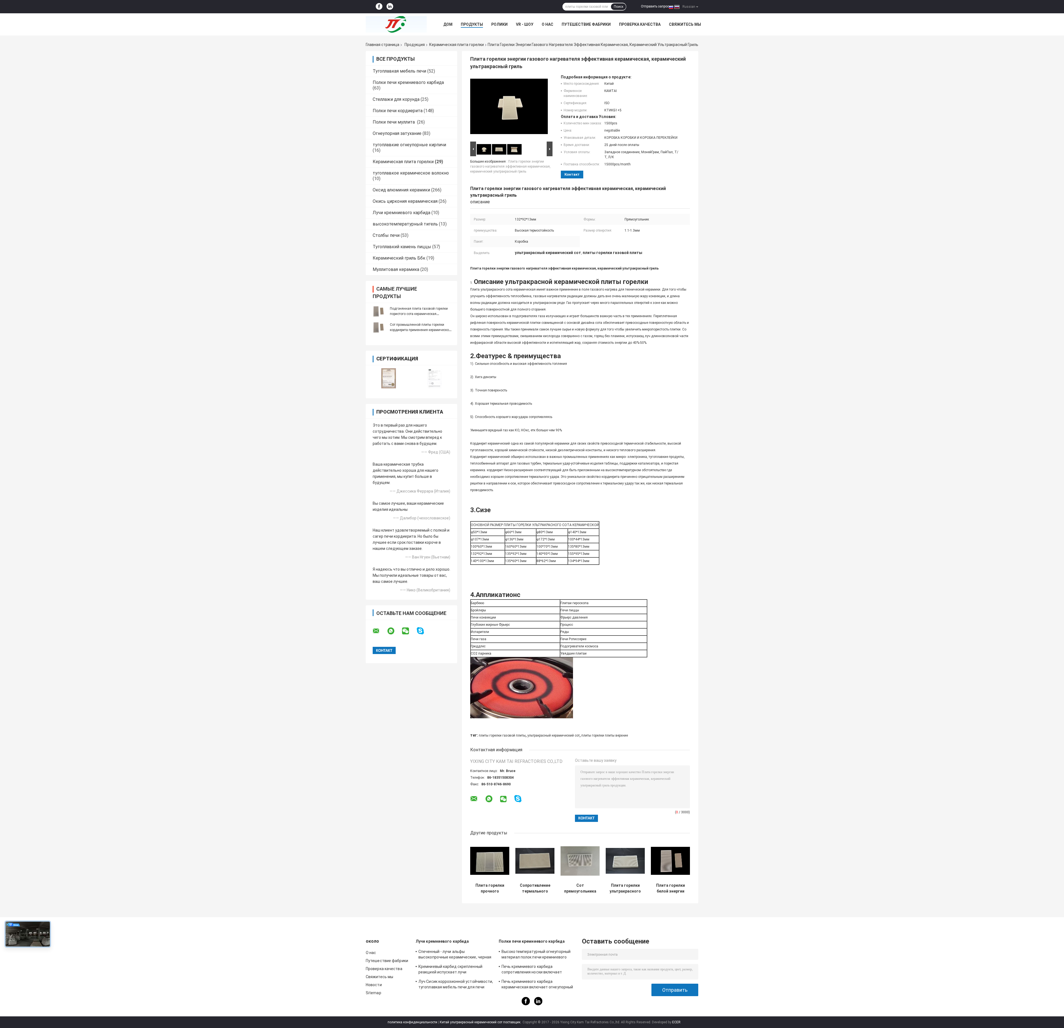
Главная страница (382, 44)
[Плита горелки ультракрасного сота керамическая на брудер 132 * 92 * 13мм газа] (625, 860)
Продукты (472, 24)
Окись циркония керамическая (405, 201)
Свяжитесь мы (685, 24)
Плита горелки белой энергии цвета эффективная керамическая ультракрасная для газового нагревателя (670, 888)
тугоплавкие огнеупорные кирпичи (409, 144)
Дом (447, 24)
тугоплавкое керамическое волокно (411, 173)
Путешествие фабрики (586, 24)
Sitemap (373, 993)
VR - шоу (524, 24)
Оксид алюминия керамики (401, 190)
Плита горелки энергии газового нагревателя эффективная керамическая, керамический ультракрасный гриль (510, 166)
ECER (676, 1022)
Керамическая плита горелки (456, 44)
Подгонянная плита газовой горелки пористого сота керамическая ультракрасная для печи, (419, 314)
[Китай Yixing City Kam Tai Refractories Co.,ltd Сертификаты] (388, 378)
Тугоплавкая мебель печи (399, 71)
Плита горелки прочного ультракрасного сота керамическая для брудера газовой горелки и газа (490, 888)
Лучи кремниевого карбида (401, 212)
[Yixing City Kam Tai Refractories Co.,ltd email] (380, 631)
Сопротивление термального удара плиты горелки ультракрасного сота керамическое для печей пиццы (534, 888)
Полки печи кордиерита (398, 110)
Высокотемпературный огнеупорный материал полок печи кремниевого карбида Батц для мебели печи (536, 955)
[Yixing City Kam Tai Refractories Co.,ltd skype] (424, 630)
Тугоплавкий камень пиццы (402, 246)
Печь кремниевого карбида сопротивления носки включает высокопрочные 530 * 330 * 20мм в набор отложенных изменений (534, 970)
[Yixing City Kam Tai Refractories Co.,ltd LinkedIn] (390, 6)
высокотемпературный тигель (405, 224)
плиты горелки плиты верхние (604, 735)
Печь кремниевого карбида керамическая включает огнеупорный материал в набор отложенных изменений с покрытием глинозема (537, 985)
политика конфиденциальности (412, 1022)
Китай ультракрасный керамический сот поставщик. (481, 1022)
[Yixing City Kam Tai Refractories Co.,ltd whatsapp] (394, 631)
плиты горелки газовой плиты (502, 735)
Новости (374, 985)
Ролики (499, 24)
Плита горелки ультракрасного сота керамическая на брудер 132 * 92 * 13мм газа (625, 888)
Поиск (618, 7)
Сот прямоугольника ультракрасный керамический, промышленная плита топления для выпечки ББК (580, 888)
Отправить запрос (655, 6)
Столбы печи (386, 235)
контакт (572, 174)
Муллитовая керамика (396, 269)
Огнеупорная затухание (397, 133)
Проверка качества (640, 24)
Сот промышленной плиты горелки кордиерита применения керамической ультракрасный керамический (420, 330)
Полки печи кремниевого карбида (408, 82)
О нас (547, 24)
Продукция (415, 44)
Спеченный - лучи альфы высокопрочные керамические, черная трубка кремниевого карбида (454, 955)
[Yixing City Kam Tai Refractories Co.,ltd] (396, 24)
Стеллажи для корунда (396, 99)
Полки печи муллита (394, 122)
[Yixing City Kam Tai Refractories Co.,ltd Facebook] (379, 6)
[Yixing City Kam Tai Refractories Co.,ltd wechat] (409, 631)
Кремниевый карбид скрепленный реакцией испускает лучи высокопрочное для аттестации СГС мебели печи (452, 970)
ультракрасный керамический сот (553, 735)
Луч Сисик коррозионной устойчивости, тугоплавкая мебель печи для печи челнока (455, 985)
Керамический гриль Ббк (399, 258)
